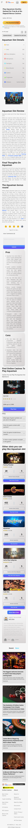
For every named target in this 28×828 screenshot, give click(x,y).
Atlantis (4, 210)
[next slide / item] (22, 98)
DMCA (15, 814)
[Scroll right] (25, 32)
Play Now (14, 409)
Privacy (20, 812)
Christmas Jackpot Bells (14, 155)
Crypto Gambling (6, 799)
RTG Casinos (5, 810)
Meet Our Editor (18, 802)
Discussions (17, 805)
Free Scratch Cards (19, 817)
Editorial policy (22, 26)
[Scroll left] (22, 32)
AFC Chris (9, 18)
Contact (17, 639)
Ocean (8, 129)
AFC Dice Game (18, 820)
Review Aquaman (14, 540)
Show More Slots (14, 612)
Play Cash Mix (14, 607)
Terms (15, 812)
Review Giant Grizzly (14, 508)
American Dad (12, 176)
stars (22, 218)
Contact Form (17, 809)
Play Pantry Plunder (14, 480)
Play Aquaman (14, 543)
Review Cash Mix (14, 603)
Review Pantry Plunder (14, 476)
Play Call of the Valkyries (14, 575)
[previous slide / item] (5, 98)
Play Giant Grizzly (14, 512)
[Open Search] (17, 2)
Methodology (6, 27)
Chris (9, 639)
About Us (16, 794)
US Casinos (5, 807)
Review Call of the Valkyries (14, 572)
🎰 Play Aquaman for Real (12, 22)
